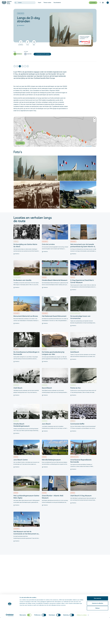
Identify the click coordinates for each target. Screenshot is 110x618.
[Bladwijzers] (100, 2)
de (17, 66)
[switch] (44, 615)
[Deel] (34, 42)
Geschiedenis (57, 2)
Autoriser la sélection (97, 603)
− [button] (94, 121)
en (27, 66)
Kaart (39, 2)
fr (14, 66)
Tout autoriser (97, 598)
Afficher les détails (82, 615)
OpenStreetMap (89, 146)
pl (22, 66)
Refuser (97, 608)
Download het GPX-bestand (42, 54)
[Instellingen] (103, 2)
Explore (21, 143)
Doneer (94, 2)
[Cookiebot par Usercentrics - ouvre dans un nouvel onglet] (9, 615)
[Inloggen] (108, 3)
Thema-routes (47, 2)
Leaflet (83, 146)
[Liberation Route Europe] (6, 3)
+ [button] (94, 119)
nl (19, 66)
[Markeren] (21, 42)
